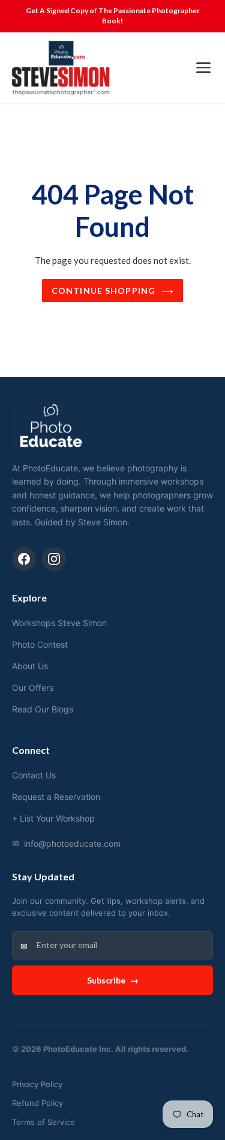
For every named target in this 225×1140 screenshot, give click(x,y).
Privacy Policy (37, 1084)
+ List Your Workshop (53, 818)
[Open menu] (203, 68)
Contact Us (34, 775)
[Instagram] (54, 559)
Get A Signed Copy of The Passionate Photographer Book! (113, 15)
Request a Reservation (56, 797)
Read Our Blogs (42, 709)
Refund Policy (37, 1103)
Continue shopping (103, 290)
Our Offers (32, 687)
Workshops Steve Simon (59, 623)
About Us (30, 666)
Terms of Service (43, 1122)
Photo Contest (40, 644)
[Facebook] (24, 559)
